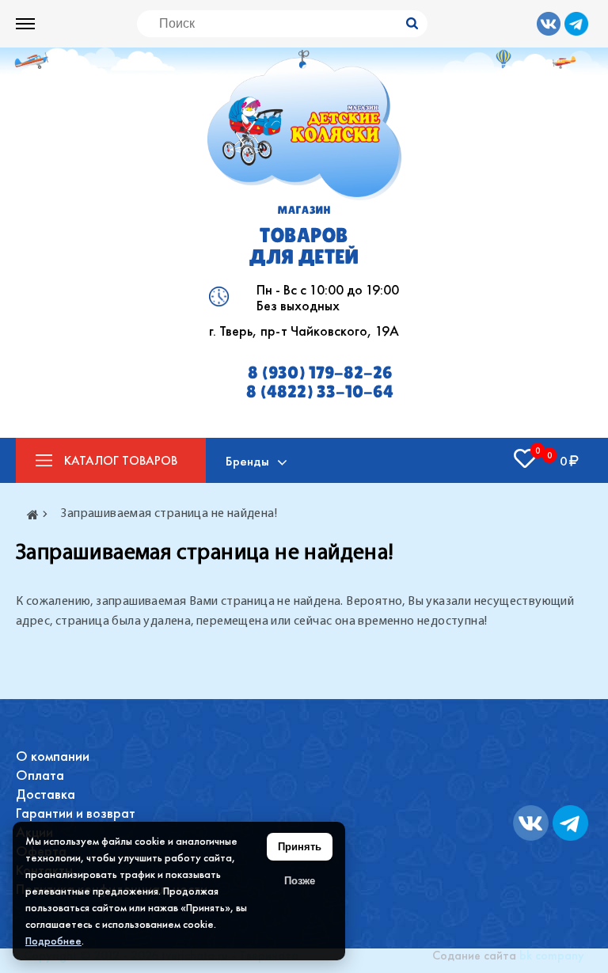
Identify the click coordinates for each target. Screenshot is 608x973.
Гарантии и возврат (75, 813)
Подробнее (53, 940)
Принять (299, 847)
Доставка (45, 794)
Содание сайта (474, 955)
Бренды (247, 460)
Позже (299, 881)
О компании (52, 756)
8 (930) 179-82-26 (320, 372)
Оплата (40, 775)
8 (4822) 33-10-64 (319, 391)
